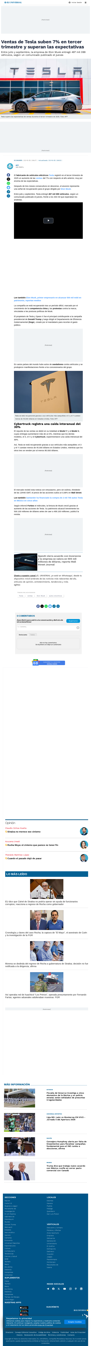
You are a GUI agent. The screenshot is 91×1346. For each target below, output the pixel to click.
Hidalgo (50, 1208)
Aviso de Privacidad (77, 1332)
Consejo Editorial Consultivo (26, 1332)
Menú (7, 1264)
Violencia (55, 1332)
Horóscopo (51, 1262)
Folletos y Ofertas (54, 1230)
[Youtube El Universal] (64, 1289)
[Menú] (85, 2)
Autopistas (9, 1272)
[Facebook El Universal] (53, 1289)
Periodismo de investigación (10, 1210)
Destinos (8, 1269)
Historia (19, 1335)
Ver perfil (20, 167)
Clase (7, 1281)
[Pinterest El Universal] (76, 1289)
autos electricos (55, 596)
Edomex (50, 1201)
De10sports (51, 1249)
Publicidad (65, 1332)
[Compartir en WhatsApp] (8, 183)
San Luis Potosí (53, 1214)
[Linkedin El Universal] (81, 1289)
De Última (9, 1289)
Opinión (10, 823)
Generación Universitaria (52, 1242)
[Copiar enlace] (8, 191)
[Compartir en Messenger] (8, 187)
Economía (18, 160)
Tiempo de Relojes (12, 1297)
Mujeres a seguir (11, 1206)
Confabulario (10, 1251)
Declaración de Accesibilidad (35, 1335)
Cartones (8, 1238)
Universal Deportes (12, 1243)
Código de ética (44, 1332)
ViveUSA (50, 1254)
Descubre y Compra (55, 1227)
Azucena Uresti (12, 841)
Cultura (7, 1248)
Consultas (8, 1275)
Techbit (7, 1262)
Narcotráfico (10, 1232)
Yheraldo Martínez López (17, 855)
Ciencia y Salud (11, 1256)
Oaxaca (50, 1203)
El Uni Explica (10, 1214)
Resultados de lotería (52, 1266)
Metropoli (8, 1227)
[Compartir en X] (8, 179)
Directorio (9, 1332)
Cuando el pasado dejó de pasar (24, 858)
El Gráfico (51, 1246)
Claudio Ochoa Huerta (15, 828)
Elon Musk (41, 596)
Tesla (21, 596)
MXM (6, 1259)
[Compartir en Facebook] (8, 175)
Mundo (7, 1222)
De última (8, 1267)
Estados (8, 1230)
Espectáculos (10, 1246)
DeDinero (50, 1251)
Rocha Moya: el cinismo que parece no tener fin (32, 845)
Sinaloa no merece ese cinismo (24, 831)
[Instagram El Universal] (70, 1289)
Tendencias (9, 1254)
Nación (7, 1201)
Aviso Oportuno (53, 1233)
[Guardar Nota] (8, 196)
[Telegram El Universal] (48, 1289)
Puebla (49, 1206)
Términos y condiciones (57, 1335)
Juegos (49, 1257)
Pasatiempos (52, 1259)
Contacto (70, 1335)
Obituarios (51, 1238)
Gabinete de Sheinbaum (9, 1218)
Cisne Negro (9, 1299)
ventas (30, 596)
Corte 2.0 (8, 1203)
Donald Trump (10, 1224)
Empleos (50, 1235)
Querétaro (51, 1211)
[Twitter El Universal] (59, 1289)
